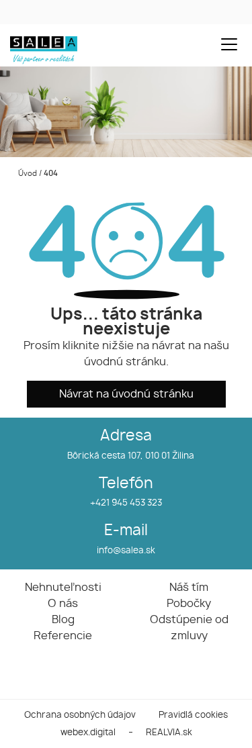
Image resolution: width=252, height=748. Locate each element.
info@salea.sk (126, 551)
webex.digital (88, 733)
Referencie (63, 635)
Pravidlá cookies (193, 715)
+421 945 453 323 (126, 503)
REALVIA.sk (169, 733)
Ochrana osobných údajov (80, 715)
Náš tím (188, 587)
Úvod (26, 173)
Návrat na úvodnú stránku (126, 394)
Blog (63, 619)
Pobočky (189, 603)
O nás (63, 603)
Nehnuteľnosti (63, 587)
